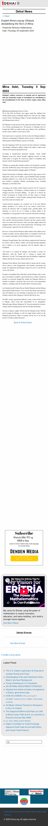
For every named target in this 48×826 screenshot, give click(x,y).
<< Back (6, 16)
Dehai (16, 812)
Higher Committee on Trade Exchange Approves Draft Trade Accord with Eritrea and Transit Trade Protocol (23, 727)
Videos (39, 812)
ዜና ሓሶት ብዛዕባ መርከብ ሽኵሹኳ (18, 721)
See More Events (17, 643)
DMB (44, 812)
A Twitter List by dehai (10, 655)
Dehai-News (9, 812)
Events (22, 812)
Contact (7, 815)
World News (31, 812)
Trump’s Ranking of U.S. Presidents (21, 683)
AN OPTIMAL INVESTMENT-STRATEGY (24, 686)
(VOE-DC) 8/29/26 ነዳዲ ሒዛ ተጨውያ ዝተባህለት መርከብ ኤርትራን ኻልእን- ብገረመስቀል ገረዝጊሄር (24, 699)
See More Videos (10, 623)
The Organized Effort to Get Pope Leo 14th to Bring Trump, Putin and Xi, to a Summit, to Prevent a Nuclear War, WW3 (25, 714)
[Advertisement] (24, 59)
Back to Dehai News (23, 322)
